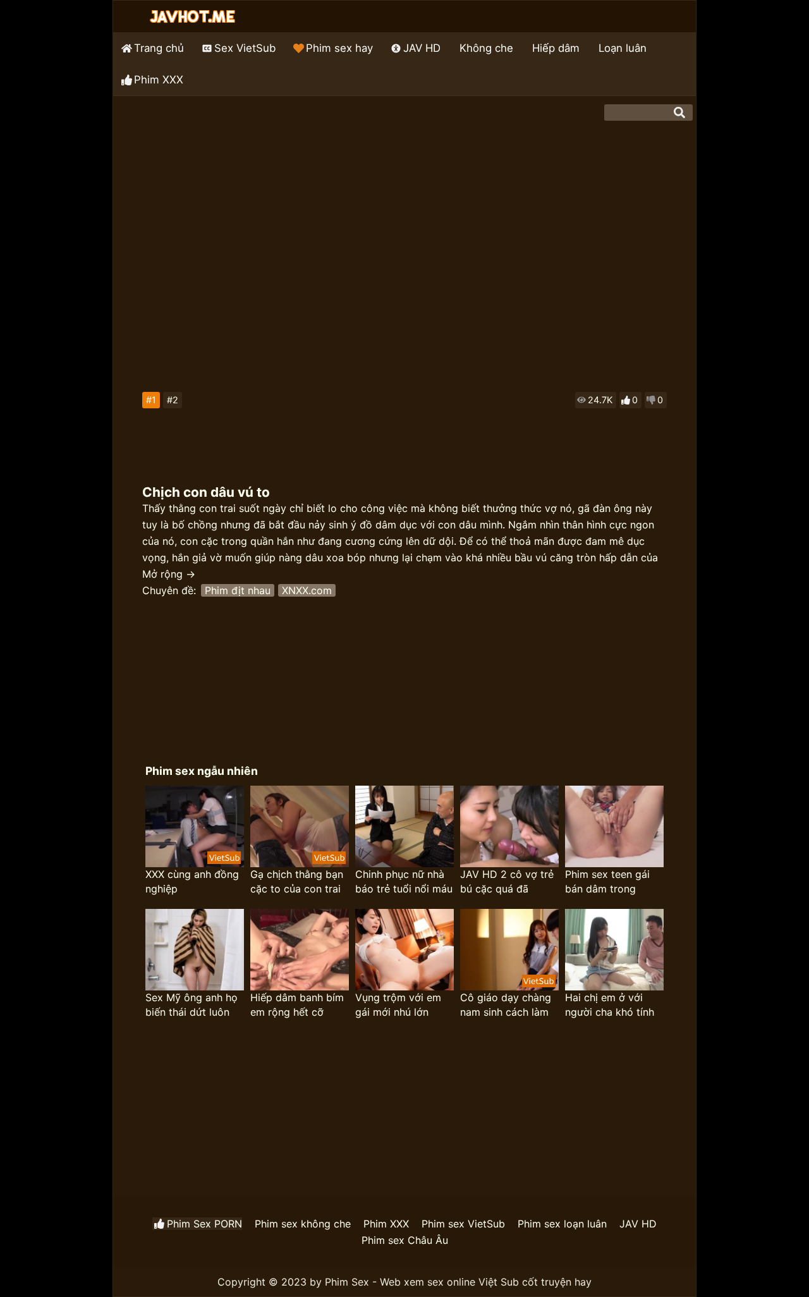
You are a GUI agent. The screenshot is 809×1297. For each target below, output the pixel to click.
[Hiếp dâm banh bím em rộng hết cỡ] (299, 949)
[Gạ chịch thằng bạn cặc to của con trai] (299, 826)
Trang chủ (159, 48)
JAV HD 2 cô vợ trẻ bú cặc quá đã (507, 881)
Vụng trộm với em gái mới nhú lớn (398, 1004)
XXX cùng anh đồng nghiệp (192, 881)
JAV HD (422, 48)
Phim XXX (158, 79)
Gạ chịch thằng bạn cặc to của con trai (296, 881)
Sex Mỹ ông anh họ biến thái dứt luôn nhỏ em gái (191, 1005)
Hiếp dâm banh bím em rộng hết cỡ (297, 1004)
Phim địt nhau (238, 590)
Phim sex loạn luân (562, 1223)
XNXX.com (307, 590)
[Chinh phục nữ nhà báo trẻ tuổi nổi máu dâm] (404, 826)
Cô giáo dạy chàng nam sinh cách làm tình (505, 1005)
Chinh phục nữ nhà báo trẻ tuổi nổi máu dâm (404, 882)
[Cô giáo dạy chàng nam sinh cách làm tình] (509, 949)
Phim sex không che (303, 1223)
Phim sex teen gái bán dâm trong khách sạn (607, 882)
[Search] (679, 112)
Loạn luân (623, 48)
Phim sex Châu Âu (405, 1240)
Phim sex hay (339, 48)
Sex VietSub (245, 48)
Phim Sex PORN (204, 1223)
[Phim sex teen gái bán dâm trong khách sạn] (614, 826)
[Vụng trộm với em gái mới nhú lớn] (404, 949)
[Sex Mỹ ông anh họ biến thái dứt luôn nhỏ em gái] (194, 949)
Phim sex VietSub (463, 1223)
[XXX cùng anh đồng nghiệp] (194, 826)
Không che (486, 48)
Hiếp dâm (556, 48)
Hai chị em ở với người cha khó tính (609, 1004)
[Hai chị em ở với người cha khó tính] (614, 949)
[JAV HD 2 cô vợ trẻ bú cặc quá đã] (509, 826)
